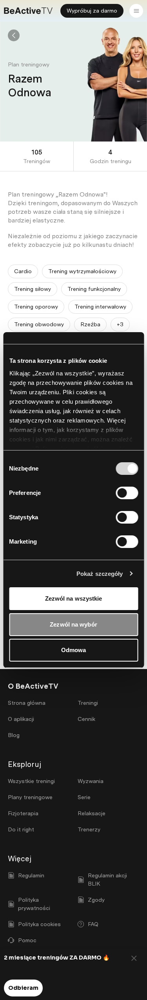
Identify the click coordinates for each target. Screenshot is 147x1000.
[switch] (127, 493)
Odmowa (73, 650)
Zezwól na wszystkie (73, 598)
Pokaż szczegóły (99, 573)
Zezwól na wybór (73, 624)
